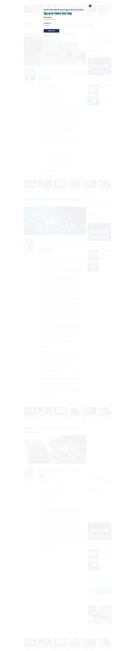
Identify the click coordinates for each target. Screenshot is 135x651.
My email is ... (48, 17)
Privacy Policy (47, 36)
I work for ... (48, 23)
